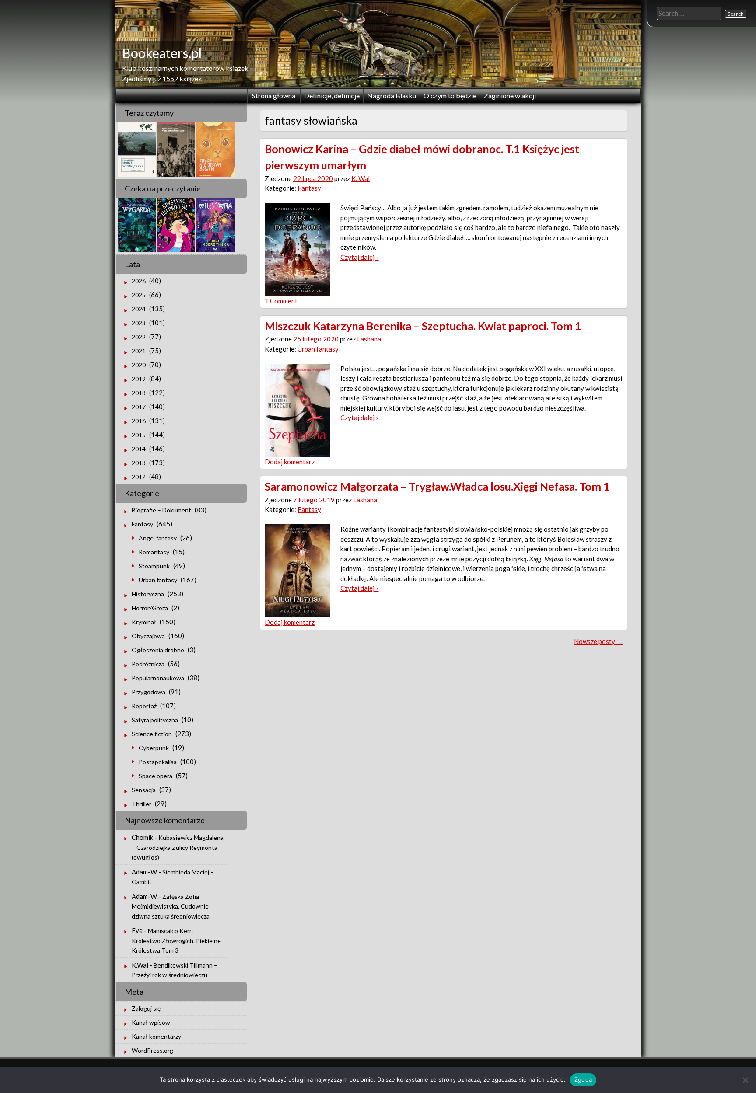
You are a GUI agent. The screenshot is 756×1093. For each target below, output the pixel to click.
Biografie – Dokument (161, 510)
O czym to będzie (450, 95)
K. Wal (360, 178)
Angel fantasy (158, 538)
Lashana (369, 339)
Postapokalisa (158, 762)
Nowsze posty (598, 641)
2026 (139, 281)
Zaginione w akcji (510, 95)
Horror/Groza (150, 608)
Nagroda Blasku (391, 95)
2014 (139, 449)
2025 (139, 295)
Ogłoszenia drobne (158, 650)
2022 (139, 337)
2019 (139, 379)
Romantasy (154, 552)
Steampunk (154, 566)
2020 (139, 365)
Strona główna (273, 95)
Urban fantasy (318, 349)
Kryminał (144, 622)
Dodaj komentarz (290, 462)
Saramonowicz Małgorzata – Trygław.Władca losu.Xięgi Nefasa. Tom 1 (437, 486)
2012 (139, 476)
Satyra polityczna (155, 720)
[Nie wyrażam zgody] (745, 1080)
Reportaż (144, 706)
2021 (139, 351)
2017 (139, 407)
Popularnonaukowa (158, 678)
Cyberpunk (154, 748)
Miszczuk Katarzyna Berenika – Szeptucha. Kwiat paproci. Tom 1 (423, 325)
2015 (139, 435)
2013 (139, 462)
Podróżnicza (148, 664)
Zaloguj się (146, 1008)
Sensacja (144, 790)
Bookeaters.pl (162, 53)
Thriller (141, 804)
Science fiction (152, 734)
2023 (139, 323)
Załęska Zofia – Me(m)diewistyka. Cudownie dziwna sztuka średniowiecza (171, 906)
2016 (139, 421)
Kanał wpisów (151, 1022)
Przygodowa (148, 692)
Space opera (155, 776)
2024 (139, 309)
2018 (139, 393)
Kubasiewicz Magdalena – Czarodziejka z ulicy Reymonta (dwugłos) (178, 847)
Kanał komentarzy (156, 1036)
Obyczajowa (148, 636)
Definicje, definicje (332, 95)
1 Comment (281, 301)
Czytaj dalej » (359, 257)
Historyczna (148, 594)
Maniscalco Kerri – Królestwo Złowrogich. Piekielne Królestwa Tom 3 (176, 940)
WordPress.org (152, 1050)
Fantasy (309, 188)
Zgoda (583, 1079)
